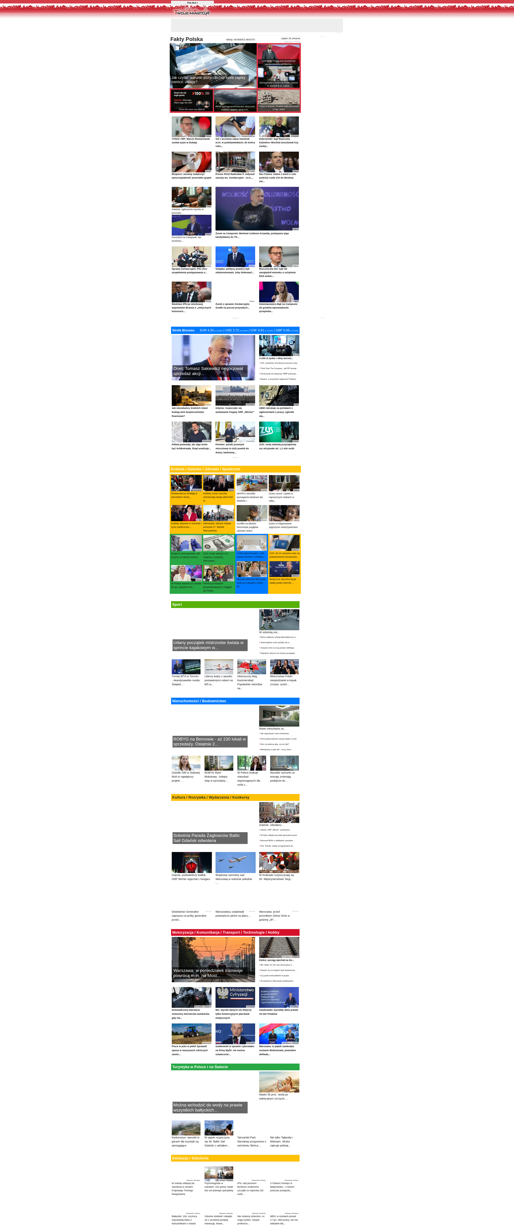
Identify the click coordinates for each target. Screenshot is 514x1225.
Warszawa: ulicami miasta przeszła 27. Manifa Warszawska (218, 512)
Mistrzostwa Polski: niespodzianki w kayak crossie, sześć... (283, 666)
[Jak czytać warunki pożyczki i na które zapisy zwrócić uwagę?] (213, 52)
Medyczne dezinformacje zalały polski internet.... (284, 566)
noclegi (270, 1221)
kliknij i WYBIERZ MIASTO (240, 26)
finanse (278, 1221)
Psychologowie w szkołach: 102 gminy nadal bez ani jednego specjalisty (219, 1172)
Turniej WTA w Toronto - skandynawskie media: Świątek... (186, 666)
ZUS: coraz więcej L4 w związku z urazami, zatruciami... (218, 542)
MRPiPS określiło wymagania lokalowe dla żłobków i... (252, 482)
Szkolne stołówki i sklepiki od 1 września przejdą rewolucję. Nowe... (219, 1205)
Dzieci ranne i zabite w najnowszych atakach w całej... (284, 482)
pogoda (262, 1221)
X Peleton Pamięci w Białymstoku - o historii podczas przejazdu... (284, 1172)
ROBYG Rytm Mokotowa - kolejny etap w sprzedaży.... (216, 763)
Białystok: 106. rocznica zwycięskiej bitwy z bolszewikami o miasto (186, 1205)
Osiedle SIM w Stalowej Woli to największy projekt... (186, 763)
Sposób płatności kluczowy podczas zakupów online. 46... (251, 568)
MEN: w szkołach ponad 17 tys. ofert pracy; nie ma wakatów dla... (284, 1205)
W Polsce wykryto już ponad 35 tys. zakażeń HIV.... (186, 570)
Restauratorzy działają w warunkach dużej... (186, 480)
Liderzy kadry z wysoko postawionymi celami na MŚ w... (219, 666)
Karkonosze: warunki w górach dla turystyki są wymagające (185, 1128)
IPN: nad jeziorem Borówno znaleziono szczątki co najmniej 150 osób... (251, 1174)
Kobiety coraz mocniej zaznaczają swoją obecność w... (218, 482)
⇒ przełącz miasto (187, 1223)
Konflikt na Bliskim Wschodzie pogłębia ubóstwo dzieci (252, 512)
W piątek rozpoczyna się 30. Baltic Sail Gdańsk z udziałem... (217, 1128)
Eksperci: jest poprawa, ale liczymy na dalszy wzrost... (186, 540)
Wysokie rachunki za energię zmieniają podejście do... (282, 763)
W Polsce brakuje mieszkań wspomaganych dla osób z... (248, 765)
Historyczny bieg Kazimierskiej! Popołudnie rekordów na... (249, 668)
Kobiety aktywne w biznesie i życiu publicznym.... (186, 510)
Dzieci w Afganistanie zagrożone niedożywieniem (284, 510)
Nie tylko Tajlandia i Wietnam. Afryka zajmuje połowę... (281, 1128)
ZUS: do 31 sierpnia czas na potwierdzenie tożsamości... (284, 540)
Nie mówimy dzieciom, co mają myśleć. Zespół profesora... (251, 1205)
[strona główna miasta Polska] (191, 10)
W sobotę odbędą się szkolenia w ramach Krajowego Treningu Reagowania (186, 1174)
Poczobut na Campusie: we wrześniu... (191, 224)
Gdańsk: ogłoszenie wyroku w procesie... (191, 196)
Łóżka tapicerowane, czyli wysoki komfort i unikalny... (251, 540)
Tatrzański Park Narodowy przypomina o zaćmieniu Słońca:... (251, 1128)
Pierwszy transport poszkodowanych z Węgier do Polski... (218, 572)
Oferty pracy (287, 1221)
